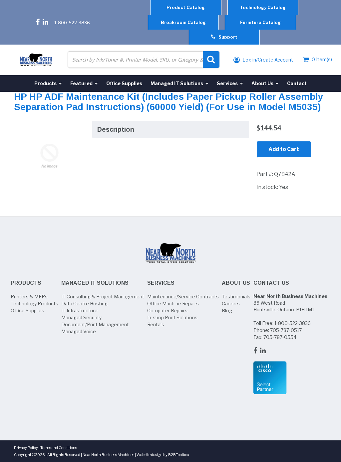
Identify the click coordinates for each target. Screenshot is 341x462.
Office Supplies (27, 310)
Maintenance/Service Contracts (183, 296)
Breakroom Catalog (183, 22)
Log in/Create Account (267, 60)
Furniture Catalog (260, 22)
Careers (231, 303)
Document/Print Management (95, 324)
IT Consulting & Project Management (102, 296)
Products (26, 283)
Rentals (155, 324)
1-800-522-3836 (72, 22)
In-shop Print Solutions (172, 317)
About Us (236, 283)
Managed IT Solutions (95, 283)
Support (226, 37)
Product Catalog (186, 7)
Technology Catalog (263, 7)
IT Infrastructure (79, 310)
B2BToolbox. (179, 454)
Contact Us (271, 283)
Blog (227, 310)
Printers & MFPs (29, 296)
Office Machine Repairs (173, 303)
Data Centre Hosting (84, 303)
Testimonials (236, 296)
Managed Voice (78, 331)
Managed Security (81, 317)
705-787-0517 (286, 330)
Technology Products (34, 303)
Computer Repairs (167, 310)
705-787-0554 (279, 337)
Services (160, 283)
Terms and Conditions (58, 447)
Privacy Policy (26, 447)
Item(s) (322, 59)
